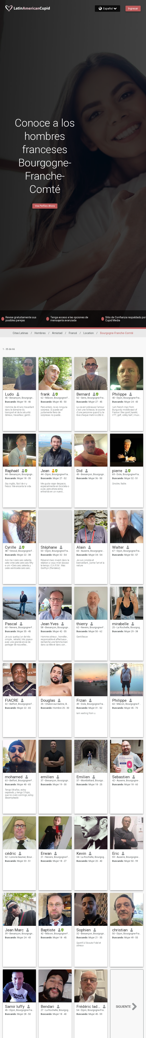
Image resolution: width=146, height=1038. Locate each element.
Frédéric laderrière (88, 1006)
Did (79, 471)
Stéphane (49, 547)
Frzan (81, 700)
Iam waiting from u (85, 713)
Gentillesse (82, 636)
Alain (81, 547)
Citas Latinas (20, 333)
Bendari (47, 1006)
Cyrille (10, 547)
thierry (82, 624)
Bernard (83, 394)
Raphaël (12, 471)
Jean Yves (50, 624)
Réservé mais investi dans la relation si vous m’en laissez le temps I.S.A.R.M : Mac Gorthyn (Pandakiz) (55, 564)
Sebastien (121, 777)
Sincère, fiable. (119, 483)
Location (88, 333)
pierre (117, 471)
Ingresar (133, 8)
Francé (73, 333)
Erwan (46, 853)
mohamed (14, 777)
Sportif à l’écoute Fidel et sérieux (88, 944)
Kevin (81, 853)
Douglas (48, 700)
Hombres (40, 333)
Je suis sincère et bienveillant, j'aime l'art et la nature (90, 563)
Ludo (9, 394)
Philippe (119, 394)
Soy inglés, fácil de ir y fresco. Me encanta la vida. (18, 485)
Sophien (83, 930)
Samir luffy (15, 1006)
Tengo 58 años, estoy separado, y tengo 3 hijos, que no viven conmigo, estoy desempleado (19, 793)
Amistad (57, 333)
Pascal (11, 624)
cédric (10, 853)
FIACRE (11, 700)
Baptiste (48, 930)
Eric (115, 853)
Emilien (83, 777)
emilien (47, 777)
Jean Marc (14, 930)
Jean (45, 471)
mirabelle (120, 624)
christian (120, 930)
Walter (118, 547)
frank (45, 394)
